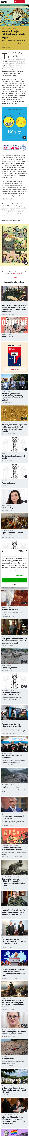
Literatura (4, 334)
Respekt (4, 460)
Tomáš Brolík (5, 616)
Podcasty (6, 876)
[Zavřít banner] (26, 550)
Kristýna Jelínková (6, 946)
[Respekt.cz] (4, 2)
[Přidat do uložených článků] (25, 298)
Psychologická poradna (7, 845)
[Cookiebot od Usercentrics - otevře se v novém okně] (17, 551)
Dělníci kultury (11, 876)
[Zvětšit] (14, 15)
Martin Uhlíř (4, 794)
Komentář (6, 690)
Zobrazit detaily (20, 575)
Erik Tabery (4, 764)
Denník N (14, 856)
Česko (3, 908)
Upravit (14, 584)
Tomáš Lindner (5, 733)
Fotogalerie (4, 1056)
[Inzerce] (14, 147)
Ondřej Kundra (5, 917)
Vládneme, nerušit (12, 937)
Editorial (6, 753)
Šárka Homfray (5, 1036)
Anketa (3, 453)
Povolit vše (14, 579)
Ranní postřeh (7, 1029)
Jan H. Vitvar (5, 314)
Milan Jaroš (4, 1065)
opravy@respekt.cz (17, 273)
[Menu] (27, 2)
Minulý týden (5, 530)
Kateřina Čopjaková (6, 47)
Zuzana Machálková (6, 1126)
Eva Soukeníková (6, 402)
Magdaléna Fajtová (6, 978)
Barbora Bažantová (6, 339)
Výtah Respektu (11, 1114)
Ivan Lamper (5, 537)
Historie (4, 998)
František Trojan (14, 946)
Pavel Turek (4, 645)
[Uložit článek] (22, 22)
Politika (3, 391)
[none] (26, 22)
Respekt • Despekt (6, 480)
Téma (3, 721)
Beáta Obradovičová (6, 856)
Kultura (3, 28)
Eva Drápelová (5, 587)
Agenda (4, 505)
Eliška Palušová (5, 433)
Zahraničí (4, 967)
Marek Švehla (5, 825)
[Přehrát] (22, 298)
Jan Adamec (5, 1009)
